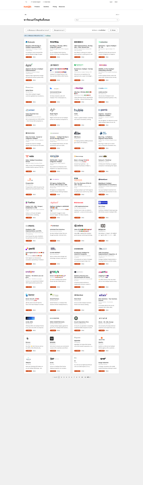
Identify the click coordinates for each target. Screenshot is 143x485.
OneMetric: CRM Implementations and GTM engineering (33, 230)
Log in (111, 1)
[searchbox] (96, 19)
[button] (117, 15)
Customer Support (36, 1)
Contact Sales (47, 1)
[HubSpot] (27, 7)
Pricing (55, 6)
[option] (37, 30)
